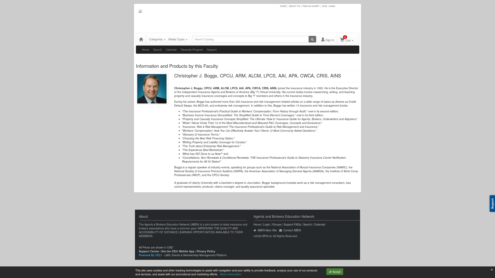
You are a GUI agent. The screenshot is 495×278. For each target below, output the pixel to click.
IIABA (332, 6)
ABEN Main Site (267, 230)
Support (212, 49)
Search (157, 49)
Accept (336, 272)
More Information (230, 274)
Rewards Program (192, 49)
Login (266, 224)
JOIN (324, 6)
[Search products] (312, 39)
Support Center (149, 251)
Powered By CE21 (151, 255)
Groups (276, 224)
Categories (156, 39)
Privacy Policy (206, 251)
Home (145, 49)
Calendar (171, 49)
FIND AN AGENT (311, 6)
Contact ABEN (292, 230)
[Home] (141, 39)
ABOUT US (294, 6)
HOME (283, 6)
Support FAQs (292, 224)
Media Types (176, 39)
